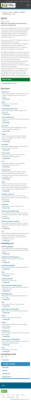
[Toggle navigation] (28, 5)
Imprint (23, 395)
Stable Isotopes (7, 14)
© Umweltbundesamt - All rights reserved (19, 399)
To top (17, 397)
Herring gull (5, 144)
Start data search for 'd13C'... (10, 83)
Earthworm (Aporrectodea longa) (10, 211)
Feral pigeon (5, 204)
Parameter (22, 12)
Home (10, 12)
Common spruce (6, 153)
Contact (16, 1)
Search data (6, 99)
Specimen (4, 370)
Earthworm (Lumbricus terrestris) (10, 221)
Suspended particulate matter (10, 108)
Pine (3, 161)
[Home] (8, 5)
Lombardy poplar (6, 170)
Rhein (3, 272)
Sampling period (6, 376)
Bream (3, 102)
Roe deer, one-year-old (8, 194)
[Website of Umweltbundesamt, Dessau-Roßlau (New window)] (4, 391)
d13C (14, 14)
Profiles (16, 12)
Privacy (3, 397)
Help (13, 395)
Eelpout (4, 134)
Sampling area (6, 373)
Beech (3, 182)
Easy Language (9, 1)
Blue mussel (5, 125)
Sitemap (17, 395)
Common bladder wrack (8, 117)
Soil (3, 231)
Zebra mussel (5, 92)
